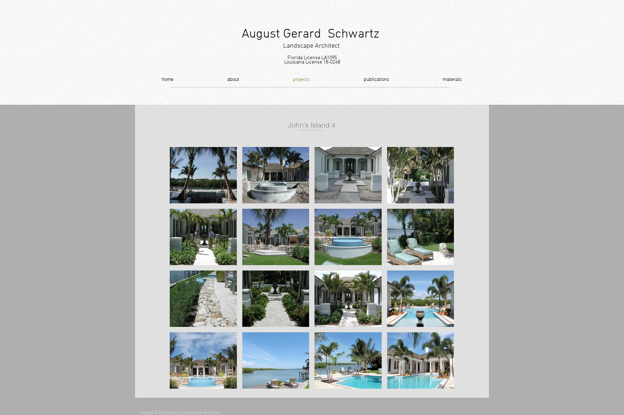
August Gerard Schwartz (311, 34)
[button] (203, 175)
